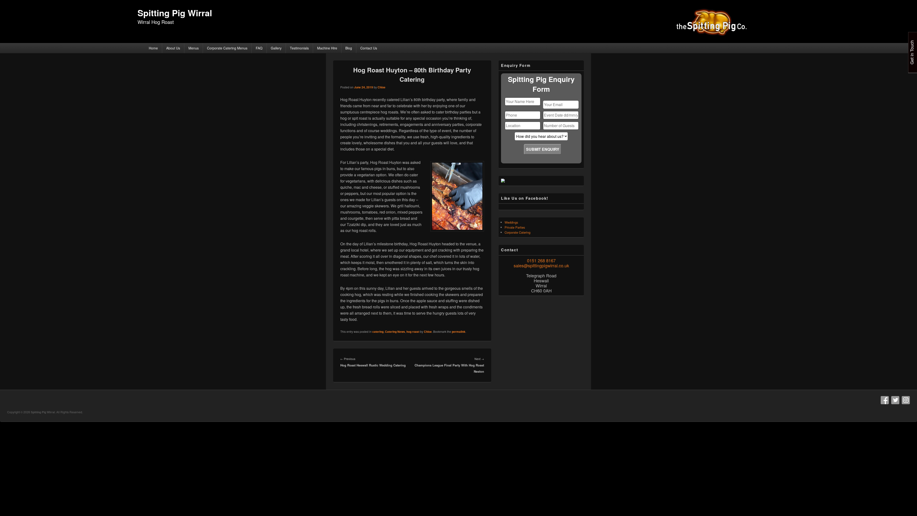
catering (378, 331)
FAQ (259, 48)
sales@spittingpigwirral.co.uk (541, 265)
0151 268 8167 (541, 260)
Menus (193, 48)
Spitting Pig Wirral (175, 12)
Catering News (395, 331)
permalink (458, 331)
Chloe (381, 87)
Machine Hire (327, 48)
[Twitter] (895, 400)
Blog (348, 48)
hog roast (412, 331)
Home (153, 48)
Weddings (511, 222)
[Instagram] (906, 400)
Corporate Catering (517, 232)
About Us (173, 48)
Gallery (276, 48)
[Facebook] (885, 400)
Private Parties (515, 227)
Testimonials (299, 48)
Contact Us (368, 48)
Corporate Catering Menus (227, 48)
